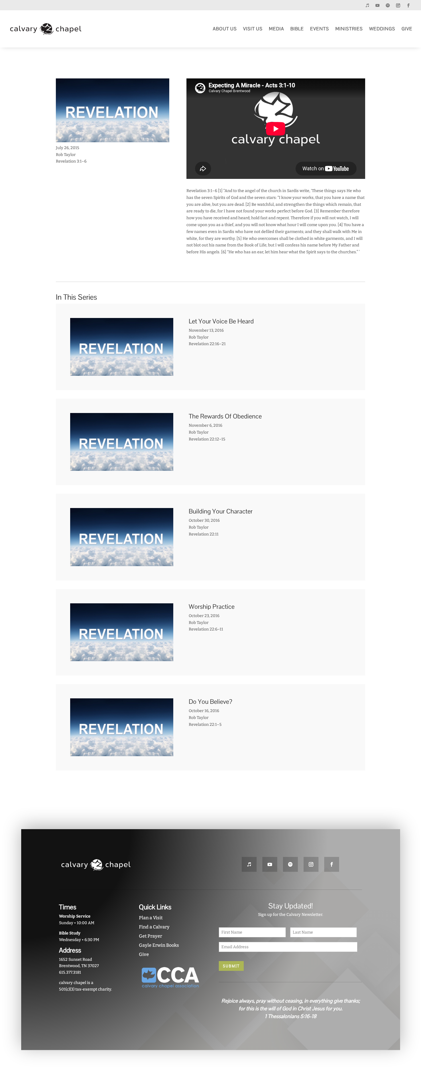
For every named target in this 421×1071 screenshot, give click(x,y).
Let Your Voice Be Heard (221, 321)
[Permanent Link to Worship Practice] (121, 657)
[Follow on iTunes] (367, 5)
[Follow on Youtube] (377, 5)
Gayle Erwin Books (159, 945)
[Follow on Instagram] (398, 5)
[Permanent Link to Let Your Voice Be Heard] (121, 372)
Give (144, 954)
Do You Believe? (210, 701)
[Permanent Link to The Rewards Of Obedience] (121, 467)
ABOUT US (225, 29)
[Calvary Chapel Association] (170, 990)
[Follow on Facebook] (408, 5)
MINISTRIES (349, 29)
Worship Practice (212, 606)
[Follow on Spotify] (388, 5)
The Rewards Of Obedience (225, 416)
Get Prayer (150, 936)
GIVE (407, 29)
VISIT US (253, 29)
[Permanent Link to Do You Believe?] (121, 752)
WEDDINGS (382, 29)
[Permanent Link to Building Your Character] (121, 562)
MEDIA (276, 29)
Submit (231, 966)
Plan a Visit (151, 917)
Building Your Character (221, 511)
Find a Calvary (154, 927)
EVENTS (319, 29)
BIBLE (297, 29)
